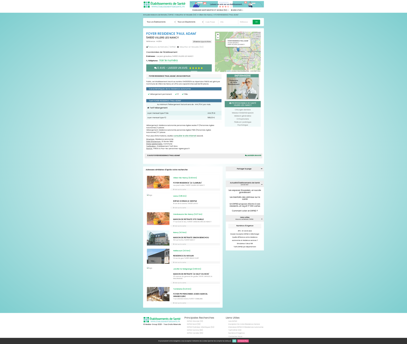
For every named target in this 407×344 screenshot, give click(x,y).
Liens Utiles (237, 10)
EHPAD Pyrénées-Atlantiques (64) (200, 327)
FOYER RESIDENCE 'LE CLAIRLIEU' (187, 182)
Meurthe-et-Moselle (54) (186, 15)
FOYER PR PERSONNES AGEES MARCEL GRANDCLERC (190, 295)
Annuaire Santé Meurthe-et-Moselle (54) (210, 10)
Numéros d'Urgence (244, 225)
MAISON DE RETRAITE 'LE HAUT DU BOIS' (191, 274)
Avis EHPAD (232, 321)
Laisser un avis (254, 155)
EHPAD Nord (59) (193, 324)
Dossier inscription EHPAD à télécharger (244, 234)
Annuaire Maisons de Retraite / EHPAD (158, 15)
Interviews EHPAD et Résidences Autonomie (245, 327)
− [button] (218, 37)
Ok (234, 341)
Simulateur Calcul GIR (245, 243)
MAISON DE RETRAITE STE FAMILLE (188, 219)
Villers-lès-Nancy (206, 15)
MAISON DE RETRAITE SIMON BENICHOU (191, 237)
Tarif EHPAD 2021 (234, 330)
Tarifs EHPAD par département (245, 247)
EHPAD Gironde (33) (195, 321)
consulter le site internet (185, 135)
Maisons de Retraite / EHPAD (162, 47)
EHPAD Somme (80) (195, 330)
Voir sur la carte (180, 189)
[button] (217, 51)
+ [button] (218, 34)
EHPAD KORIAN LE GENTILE (185, 201)
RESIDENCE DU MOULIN (183, 255)
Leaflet (229, 71)
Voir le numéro (168, 60)
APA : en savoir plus (245, 231)
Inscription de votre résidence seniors (244, 324)
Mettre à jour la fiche (203, 42)
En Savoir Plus (243, 341)
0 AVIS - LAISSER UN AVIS (173, 68)
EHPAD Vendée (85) (195, 333)
